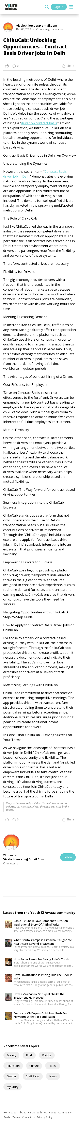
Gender (11, 1076)
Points (53, 1112)
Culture (34, 1066)
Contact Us (28, 1117)
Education (13, 1066)
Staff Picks (33, 1076)
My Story (12, 1087)
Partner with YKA (37, 1112)
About (22, 1112)
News (53, 1076)
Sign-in (58, 7)
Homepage (10, 1112)
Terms (16, 1117)
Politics (46, 1055)
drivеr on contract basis (39, 123)
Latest (52, 1066)
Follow (68, 857)
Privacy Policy (44, 1117)
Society (11, 1055)
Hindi (29, 1055)
